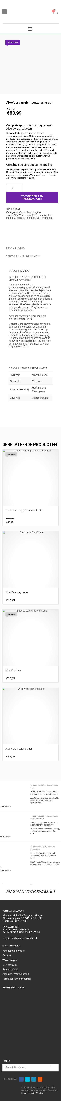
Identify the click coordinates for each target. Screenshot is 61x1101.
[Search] (55, 1067)
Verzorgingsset (45, 218)
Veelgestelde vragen (13, 950)
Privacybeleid (10, 969)
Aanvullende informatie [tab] (23, 256)
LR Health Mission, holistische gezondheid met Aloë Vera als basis (43, 855)
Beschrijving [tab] (15, 248)
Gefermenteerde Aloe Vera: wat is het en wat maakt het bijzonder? (44, 793)
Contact (6, 955)
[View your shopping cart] (55, 11)
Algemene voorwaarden (15, 974)
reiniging (30, 218)
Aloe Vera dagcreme (24, 341)
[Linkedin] (33, 1079)
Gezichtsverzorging (30, 212)
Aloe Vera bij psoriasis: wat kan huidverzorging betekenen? (43, 823)
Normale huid (39, 374)
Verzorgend (38, 391)
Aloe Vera (18, 215)
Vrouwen (37, 381)
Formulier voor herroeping (16, 978)
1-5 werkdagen (40, 398)
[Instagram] (40, 1079)
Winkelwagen (10, 960)
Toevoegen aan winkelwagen (32, 197)
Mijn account (9, 964)
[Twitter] (27, 1079)
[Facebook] (21, 1079)
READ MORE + (5, 806)
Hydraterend (39, 387)
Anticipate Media (33, 1093)
